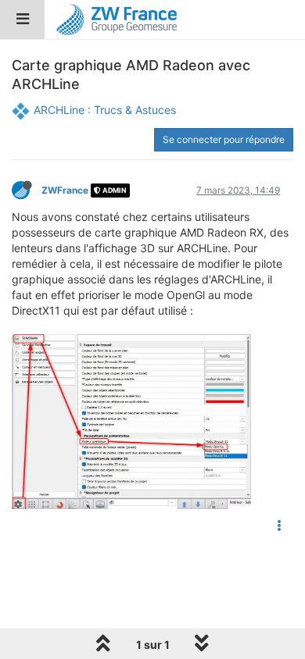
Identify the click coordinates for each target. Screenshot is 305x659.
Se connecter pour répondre (224, 139)
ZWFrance (64, 190)
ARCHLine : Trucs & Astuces (105, 109)
